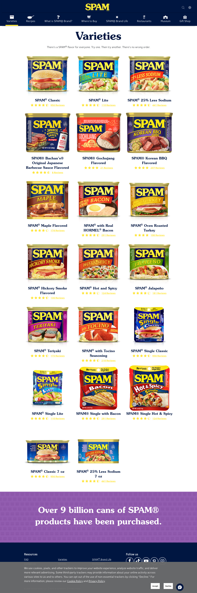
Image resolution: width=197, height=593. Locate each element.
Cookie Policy (75, 581)
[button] (180, 587)
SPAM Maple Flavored (47, 226)
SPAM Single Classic (149, 351)
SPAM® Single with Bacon (98, 414)
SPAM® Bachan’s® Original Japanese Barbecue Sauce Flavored (47, 163)
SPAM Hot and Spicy (98, 288)
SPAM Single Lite (47, 414)
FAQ (26, 559)
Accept (155, 586)
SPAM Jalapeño (149, 288)
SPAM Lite (98, 100)
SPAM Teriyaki (47, 351)
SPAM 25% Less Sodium (149, 100)
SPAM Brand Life (101, 559)
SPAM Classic (47, 100)
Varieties (62, 559)
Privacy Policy (97, 581)
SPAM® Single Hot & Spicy (149, 414)
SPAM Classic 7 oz (47, 472)
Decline (168, 586)
